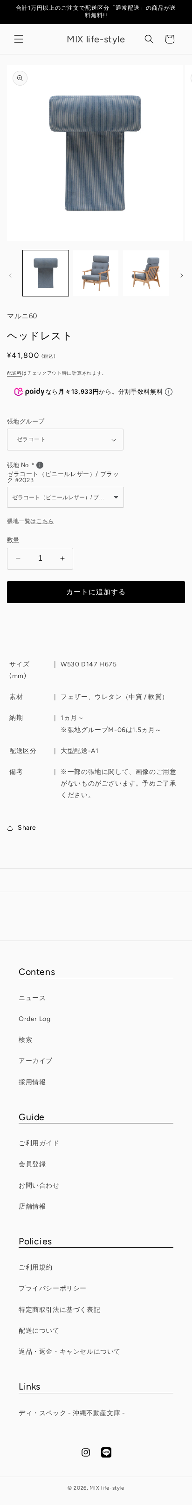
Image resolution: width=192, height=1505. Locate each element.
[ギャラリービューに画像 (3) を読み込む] (146, 273)
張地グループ (25, 421)
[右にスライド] (181, 275)
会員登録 (32, 1164)
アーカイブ (36, 1061)
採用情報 (32, 1082)
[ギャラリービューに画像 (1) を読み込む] (46, 273)
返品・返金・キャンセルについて (70, 1352)
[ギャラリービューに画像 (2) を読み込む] (96, 273)
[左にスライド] (10, 275)
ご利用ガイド (39, 1143)
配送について (39, 1331)
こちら (45, 520)
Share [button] (27, 828)
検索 (25, 1040)
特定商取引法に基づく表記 (59, 1310)
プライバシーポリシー (53, 1288)
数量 (13, 540)
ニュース (32, 998)
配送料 (14, 373)
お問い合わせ (39, 1185)
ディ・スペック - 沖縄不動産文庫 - (72, 1413)
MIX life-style (106, 1488)
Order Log (34, 1019)
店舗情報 (32, 1206)
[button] (18, 39)
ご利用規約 (36, 1267)
